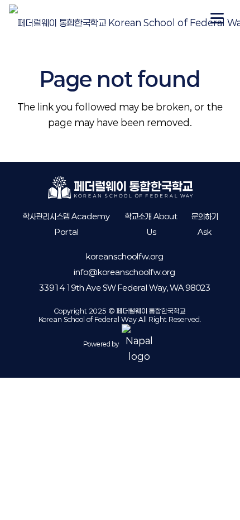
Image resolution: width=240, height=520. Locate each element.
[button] (217, 18)
